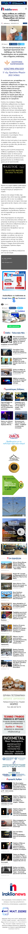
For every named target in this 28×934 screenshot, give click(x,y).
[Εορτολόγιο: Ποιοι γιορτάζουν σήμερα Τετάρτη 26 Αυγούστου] (6, 352)
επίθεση (6, 304)
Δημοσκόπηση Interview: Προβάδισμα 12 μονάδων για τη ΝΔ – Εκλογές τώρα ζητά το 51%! (20, 361)
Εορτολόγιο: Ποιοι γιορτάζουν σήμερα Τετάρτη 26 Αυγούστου (19, 351)
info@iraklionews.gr (20, 923)
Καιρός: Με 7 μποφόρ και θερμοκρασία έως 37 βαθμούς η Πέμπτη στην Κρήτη (20, 576)
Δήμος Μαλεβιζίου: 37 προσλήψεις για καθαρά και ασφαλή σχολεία (20, 605)
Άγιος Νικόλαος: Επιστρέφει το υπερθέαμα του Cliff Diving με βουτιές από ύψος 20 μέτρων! (19, 595)
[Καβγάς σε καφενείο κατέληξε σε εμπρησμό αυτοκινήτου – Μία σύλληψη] (6, 381)
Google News (7, 298)
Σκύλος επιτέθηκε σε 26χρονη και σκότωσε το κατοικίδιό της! (19, 371)
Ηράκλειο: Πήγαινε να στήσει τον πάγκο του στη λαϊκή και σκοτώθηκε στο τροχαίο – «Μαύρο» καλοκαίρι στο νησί (13, 800)
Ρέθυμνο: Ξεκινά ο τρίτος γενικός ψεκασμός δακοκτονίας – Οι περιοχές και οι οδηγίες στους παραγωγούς (14, 640)
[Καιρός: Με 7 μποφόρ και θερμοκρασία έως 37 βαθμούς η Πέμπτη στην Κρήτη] (6, 576)
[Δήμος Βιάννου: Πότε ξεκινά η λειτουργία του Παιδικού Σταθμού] (6, 586)
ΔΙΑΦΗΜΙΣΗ (22, 904)
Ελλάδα (25, 23)
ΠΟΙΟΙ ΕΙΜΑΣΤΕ (17, 900)
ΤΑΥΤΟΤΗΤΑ (5, 904)
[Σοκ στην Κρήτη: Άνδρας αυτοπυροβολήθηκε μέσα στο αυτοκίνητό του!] (6, 834)
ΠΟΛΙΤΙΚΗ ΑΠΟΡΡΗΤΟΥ (17, 902)
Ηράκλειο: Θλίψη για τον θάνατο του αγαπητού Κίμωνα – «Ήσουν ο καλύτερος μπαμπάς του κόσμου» (19, 846)
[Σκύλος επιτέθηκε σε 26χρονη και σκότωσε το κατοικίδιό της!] (6, 372)
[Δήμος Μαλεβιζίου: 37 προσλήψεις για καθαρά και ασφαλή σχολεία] (6, 606)
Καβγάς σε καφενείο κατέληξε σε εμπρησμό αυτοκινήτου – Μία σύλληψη (19, 381)
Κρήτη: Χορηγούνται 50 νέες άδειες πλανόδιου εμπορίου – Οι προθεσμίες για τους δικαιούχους (20, 664)
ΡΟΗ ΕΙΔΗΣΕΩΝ (6, 900)
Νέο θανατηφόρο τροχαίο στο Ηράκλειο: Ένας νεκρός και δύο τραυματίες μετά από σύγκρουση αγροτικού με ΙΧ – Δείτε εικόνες (13, 787)
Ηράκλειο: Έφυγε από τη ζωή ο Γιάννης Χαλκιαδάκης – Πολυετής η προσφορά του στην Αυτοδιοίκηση (20, 812)
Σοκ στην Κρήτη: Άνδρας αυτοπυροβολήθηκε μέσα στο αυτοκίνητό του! (19, 835)
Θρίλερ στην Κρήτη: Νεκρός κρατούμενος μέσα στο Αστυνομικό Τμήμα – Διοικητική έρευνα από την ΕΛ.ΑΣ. (19, 870)
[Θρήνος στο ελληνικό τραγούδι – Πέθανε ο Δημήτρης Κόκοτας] (7, 415)
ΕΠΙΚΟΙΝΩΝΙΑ (14, 904)
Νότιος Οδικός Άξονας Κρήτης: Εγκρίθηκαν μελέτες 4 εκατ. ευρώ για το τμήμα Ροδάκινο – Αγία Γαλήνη (19, 565)
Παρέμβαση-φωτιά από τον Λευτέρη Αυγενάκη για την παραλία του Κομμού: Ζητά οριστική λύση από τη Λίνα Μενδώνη (14, 616)
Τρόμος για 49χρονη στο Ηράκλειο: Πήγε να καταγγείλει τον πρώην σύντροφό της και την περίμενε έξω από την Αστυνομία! (14, 858)
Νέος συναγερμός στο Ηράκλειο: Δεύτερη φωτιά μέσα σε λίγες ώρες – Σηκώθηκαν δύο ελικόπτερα (20, 823)
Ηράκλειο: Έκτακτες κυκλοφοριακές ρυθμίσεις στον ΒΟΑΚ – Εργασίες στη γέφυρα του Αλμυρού (20, 628)
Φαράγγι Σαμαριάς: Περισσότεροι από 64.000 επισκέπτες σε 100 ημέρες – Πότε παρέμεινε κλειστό (19, 652)
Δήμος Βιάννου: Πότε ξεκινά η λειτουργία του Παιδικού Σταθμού (20, 585)
